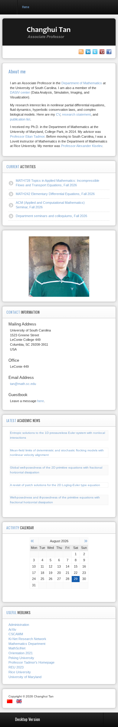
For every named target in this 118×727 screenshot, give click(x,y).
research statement (76, 114)
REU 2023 (16, 667)
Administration (18, 624)
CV (58, 114)
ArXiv (12, 629)
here (40, 401)
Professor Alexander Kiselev (81, 146)
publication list (20, 119)
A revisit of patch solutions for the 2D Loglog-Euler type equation (55, 485)
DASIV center (20, 92)
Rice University (19, 672)
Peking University (21, 658)
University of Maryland (24, 677)
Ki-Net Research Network (27, 639)
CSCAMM (15, 634)
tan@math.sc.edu (23, 384)
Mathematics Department (26, 643)
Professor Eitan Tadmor (27, 136)
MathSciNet (16, 648)
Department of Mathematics (81, 83)
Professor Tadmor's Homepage (31, 662)
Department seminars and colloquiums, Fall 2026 (51, 216)
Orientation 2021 (20, 653)
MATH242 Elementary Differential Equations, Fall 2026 (55, 194)
